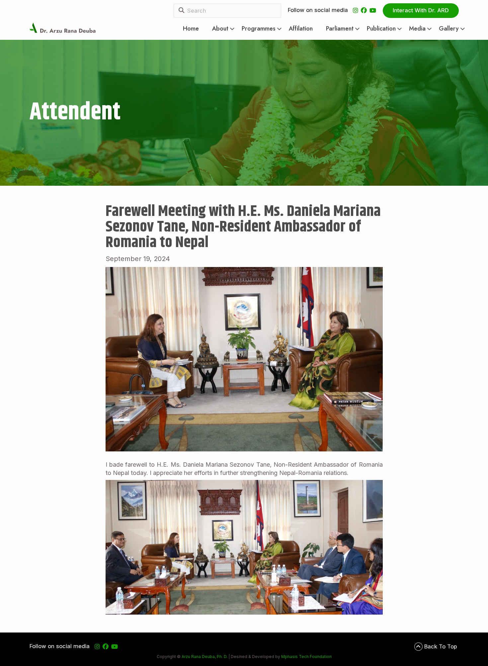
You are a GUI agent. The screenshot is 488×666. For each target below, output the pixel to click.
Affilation (301, 29)
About (220, 29)
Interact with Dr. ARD (421, 10)
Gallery (449, 29)
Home (191, 29)
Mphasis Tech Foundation (306, 656)
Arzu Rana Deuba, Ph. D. (204, 656)
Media (417, 29)
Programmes (259, 29)
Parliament (340, 29)
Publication (381, 29)
